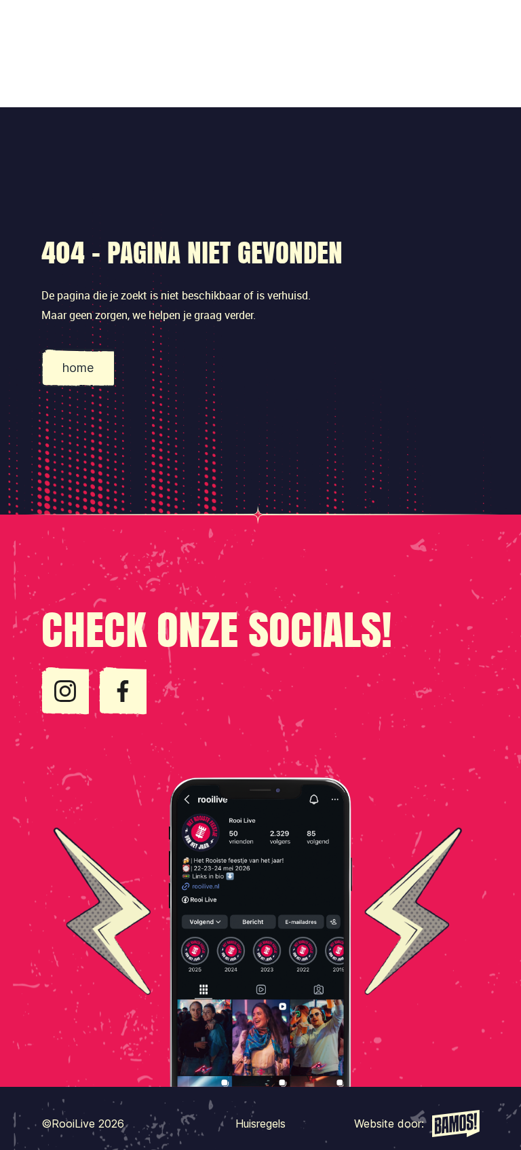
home (78, 367)
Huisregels (260, 1123)
